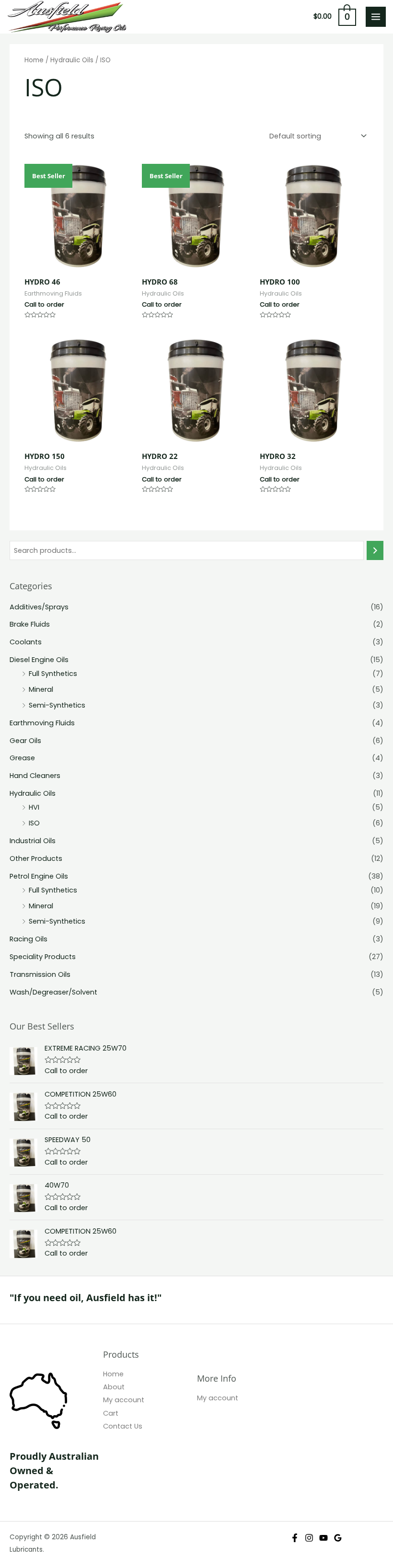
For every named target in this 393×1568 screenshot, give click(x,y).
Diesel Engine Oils (39, 659)
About (114, 1387)
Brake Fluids (30, 624)
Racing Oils (28, 939)
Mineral (41, 689)
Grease (22, 758)
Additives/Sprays (39, 607)
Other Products (36, 858)
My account (123, 1400)
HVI (34, 807)
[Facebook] (294, 1538)
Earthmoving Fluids (42, 723)
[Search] (375, 550)
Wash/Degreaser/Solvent (53, 992)
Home (34, 60)
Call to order (66, 1071)
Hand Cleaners (35, 775)
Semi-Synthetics (57, 705)
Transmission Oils (40, 974)
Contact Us (122, 1426)
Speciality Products (43, 956)
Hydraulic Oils (33, 793)
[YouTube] (323, 1538)
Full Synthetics (53, 673)
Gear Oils (25, 740)
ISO (34, 823)
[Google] (338, 1538)
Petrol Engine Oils (39, 876)
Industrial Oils (33, 841)
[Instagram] (309, 1538)
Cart (110, 1413)
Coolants (26, 642)
